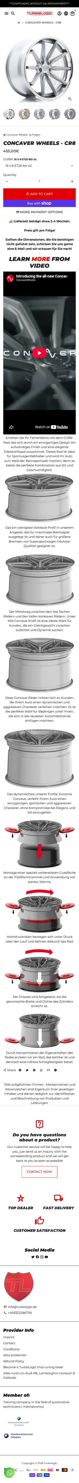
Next (72, 68)
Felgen (34, 134)
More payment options (41, 212)
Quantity (9, 175)
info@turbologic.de (20, 1307)
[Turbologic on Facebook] (37, 1257)
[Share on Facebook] (20, 1070)
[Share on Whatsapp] (41, 1070)
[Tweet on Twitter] (27, 1070)
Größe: (19, 159)
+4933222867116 (18, 1313)
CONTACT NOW (39, 1172)
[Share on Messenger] (55, 1070)
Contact (9, 1343)
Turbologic (50, 1463)
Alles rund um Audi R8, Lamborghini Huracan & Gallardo (39, 1375)
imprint (9, 1337)
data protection (15, 1355)
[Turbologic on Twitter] (32, 1257)
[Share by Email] (48, 1070)
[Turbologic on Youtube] (46, 1257)
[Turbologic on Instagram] (41, 1257)
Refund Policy (13, 1361)
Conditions (11, 1349)
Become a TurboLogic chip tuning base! (33, 1367)
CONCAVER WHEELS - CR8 (43, 22)
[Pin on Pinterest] (34, 1070)
